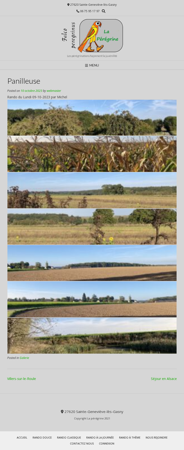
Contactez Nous (82, 443)
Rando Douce (42, 437)
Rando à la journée (100, 437)
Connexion (106, 443)
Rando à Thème (129, 437)
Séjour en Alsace (164, 378)
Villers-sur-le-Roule (21, 378)
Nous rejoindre (156, 437)
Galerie (24, 358)
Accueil (22, 437)
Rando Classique (69, 437)
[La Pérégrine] (92, 35)
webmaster (54, 91)
